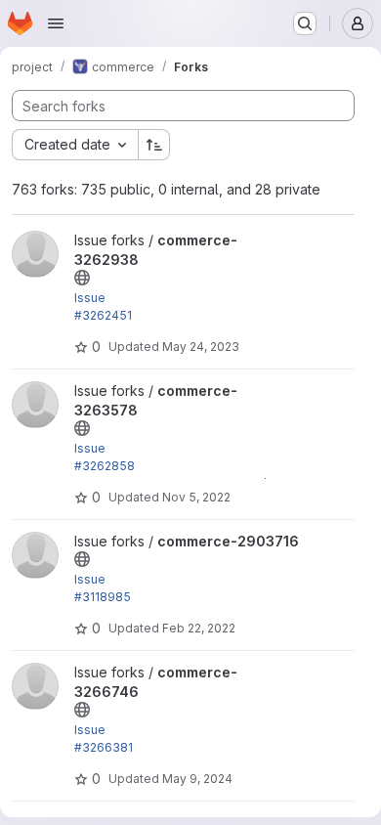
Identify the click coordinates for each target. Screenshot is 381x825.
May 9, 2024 (197, 778)
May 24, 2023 (200, 346)
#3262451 (103, 315)
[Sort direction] (154, 144)
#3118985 (102, 596)
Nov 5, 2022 (196, 497)
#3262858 (104, 465)
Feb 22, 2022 (198, 628)
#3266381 (103, 747)
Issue (90, 297)
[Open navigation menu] (55, 23)
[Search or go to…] (305, 23)
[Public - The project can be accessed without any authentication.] (82, 277)
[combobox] (75, 144)
